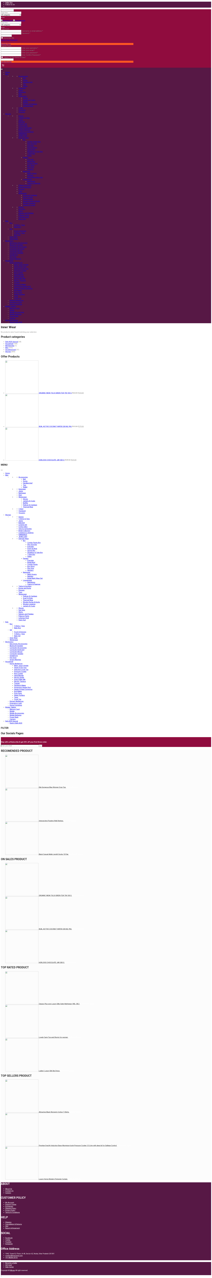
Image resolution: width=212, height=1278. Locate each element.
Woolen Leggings (29, 203)
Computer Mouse (16, 251)
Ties (24, 84)
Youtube (8, 1242)
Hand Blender (19, 275)
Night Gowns (32, 173)
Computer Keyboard (17, 249)
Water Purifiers (19, 294)
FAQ (6, 1226)
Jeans (21, 90)
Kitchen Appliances (17, 300)
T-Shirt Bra (31, 154)
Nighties (30, 175)
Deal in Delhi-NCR (16, 322)
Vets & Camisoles (25, 128)
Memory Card (15, 308)
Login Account (6, 62)
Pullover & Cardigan (30, 104)
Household (9, 261)
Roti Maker (18, 290)
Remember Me (8, 38)
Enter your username (30, 48)
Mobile (12, 310)
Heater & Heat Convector (23, 288)
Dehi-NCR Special (11, 320)
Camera (12, 318)
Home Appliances (16, 263)
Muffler (25, 102)
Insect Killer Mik (19, 279)
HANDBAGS (23, 134)
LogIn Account (6, 35)
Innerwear (22, 88)
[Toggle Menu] (2, 69)
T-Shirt (21, 108)
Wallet (25, 86)
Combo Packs (32, 164)
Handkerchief (28, 82)
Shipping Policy (10, 1208)
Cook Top (17, 298)
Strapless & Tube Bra (35, 152)
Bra (24, 140)
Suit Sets (22, 209)
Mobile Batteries (15, 314)
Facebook (8, 1238)
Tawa (16, 296)
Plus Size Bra (32, 144)
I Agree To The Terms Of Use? (14, 57)
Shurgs (21, 207)
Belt (24, 78)
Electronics (9, 241)
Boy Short (31, 166)
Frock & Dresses (20, 231)
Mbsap (12, 1270)
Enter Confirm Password (31, 55)
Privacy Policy (10, 1210)
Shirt (20, 94)
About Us (8, 1189)
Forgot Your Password (9, 40)
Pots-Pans (18, 292)
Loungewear (27, 179)
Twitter (7, 1240)
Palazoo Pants (24, 215)
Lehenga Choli (24, 217)
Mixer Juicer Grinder (21, 265)
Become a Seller (11, 1263)
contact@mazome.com (14, 1256)
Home (7, 72)
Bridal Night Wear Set (35, 177)
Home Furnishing (16, 304)
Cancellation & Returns (13, 1224)
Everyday (30, 146)
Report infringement (12, 1228)
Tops (20, 191)
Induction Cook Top (21, 269)
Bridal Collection (24, 130)
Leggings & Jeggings (26, 132)
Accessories (23, 76)
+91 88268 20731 (11, 1258)
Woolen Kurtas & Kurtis (31, 201)
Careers (8, 1193)
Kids (6, 221)
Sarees (21, 116)
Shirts (21, 211)
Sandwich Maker (20, 285)
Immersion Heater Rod (22, 287)
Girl (11, 229)
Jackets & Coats (29, 100)
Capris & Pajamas (33, 183)
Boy (11, 223)
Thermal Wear (28, 106)
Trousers (22, 112)
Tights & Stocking (25, 185)
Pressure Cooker (20, 271)
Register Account (7, 59)
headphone (14, 255)
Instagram (9, 1244)
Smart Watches (15, 259)
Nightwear (22, 92)
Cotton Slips (23, 126)
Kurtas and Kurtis (25, 187)
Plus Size (30, 167)
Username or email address (32, 31)
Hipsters (30, 169)
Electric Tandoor (20, 281)
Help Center (9, 1267)
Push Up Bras (32, 148)
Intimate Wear (24, 138)
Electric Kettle (19, 277)
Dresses (22, 189)
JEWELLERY (23, 136)
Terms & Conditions (12, 1212)
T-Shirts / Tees (19, 225)
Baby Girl (17, 235)
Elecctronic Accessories (18, 243)
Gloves (25, 98)
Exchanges (9, 1206)
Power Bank (14, 316)
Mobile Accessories (17, 312)
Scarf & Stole (28, 197)
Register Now (6, 44)
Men (6, 74)
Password (26, 33)
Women (8, 114)
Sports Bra (31, 150)
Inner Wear (14, 237)
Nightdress (31, 181)
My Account (9, 1203)
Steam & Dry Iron (20, 267)
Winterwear (23, 96)
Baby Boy (17, 227)
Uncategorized (10, 350)
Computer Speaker (16, 253)
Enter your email (28, 50)
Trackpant (22, 110)
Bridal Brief (31, 162)
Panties (25, 158)
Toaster (17, 283)
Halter (29, 156)
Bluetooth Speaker (16, 245)
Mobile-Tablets (10, 306)
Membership (9, 346)
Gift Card (8, 1265)
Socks (25, 80)
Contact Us (9, 1191)
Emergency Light (16, 302)
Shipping (8, 1222)
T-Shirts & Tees (24, 118)
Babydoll (22, 122)
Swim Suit (22, 219)
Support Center (10, 1204)
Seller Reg (8, 3)
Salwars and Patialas (26, 213)
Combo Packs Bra (34, 142)
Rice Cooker (18, 273)
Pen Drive (13, 257)
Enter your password (30, 53)
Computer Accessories (18, 247)
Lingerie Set (23, 124)
